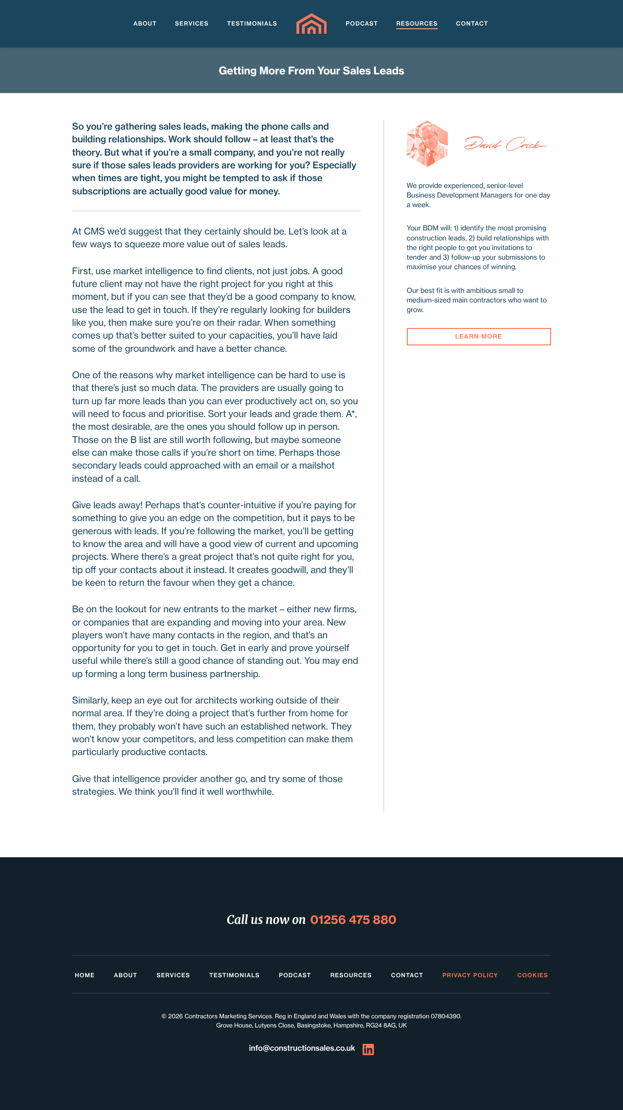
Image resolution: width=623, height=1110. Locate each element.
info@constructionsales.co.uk (302, 1048)
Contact (472, 24)
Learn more (479, 337)
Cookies (532, 975)
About (144, 24)
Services (192, 24)
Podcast (362, 24)
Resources (417, 24)
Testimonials (252, 24)
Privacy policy (470, 975)
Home (85, 975)
